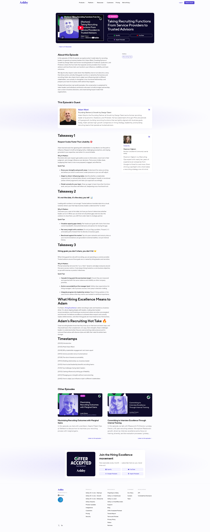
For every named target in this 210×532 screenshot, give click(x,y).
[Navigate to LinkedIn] (62, 525)
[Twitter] (59, 525)
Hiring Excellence (70, 308)
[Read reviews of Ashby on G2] (62, 495)
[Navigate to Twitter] (59, 525)
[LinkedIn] (62, 525)
